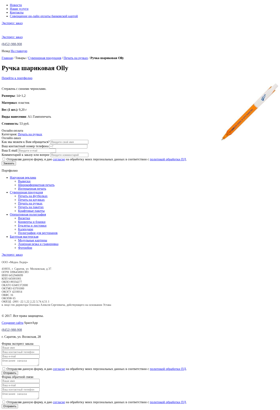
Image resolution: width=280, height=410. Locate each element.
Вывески (24, 181)
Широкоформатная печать (36, 185)
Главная (7, 58)
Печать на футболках (33, 196)
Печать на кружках (31, 199)
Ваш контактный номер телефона (25, 146)
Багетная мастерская (24, 236)
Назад (6, 51)
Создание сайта (12, 322)
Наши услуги (19, 8)
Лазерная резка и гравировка (38, 244)
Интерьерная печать (32, 188)
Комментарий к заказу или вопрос (26, 154)
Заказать (8, 163)
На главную (19, 51)
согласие (59, 159)
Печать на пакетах (31, 207)
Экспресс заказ (12, 23)
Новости (16, 5)
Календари (25, 229)
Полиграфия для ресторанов (38, 233)
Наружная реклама (23, 177)
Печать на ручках (76, 58)
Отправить (9, 373)
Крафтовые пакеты (31, 210)
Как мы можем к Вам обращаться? (26, 142)
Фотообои (25, 247)
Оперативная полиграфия (28, 214)
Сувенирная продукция (44, 58)
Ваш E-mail (9, 150)
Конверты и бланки (32, 222)
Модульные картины (32, 240)
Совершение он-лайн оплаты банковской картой (44, 16)
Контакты (17, 12)
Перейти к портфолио (17, 78)
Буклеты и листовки (32, 225)
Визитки (24, 218)
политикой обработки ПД (168, 159)
